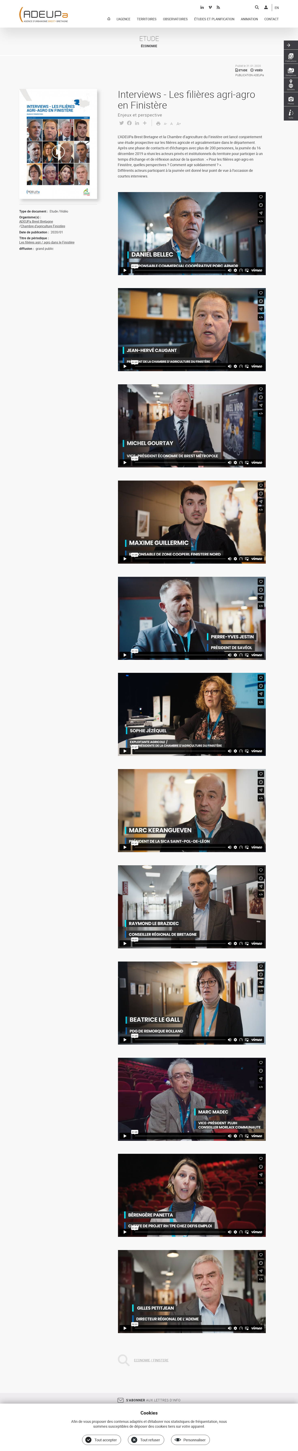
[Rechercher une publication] (291, 57)
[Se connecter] (266, 7)
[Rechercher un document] (257, 7)
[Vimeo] (210, 7)
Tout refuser (150, 1439)
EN (277, 8)
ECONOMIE (142, 1360)
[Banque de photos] (291, 99)
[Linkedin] (202, 7)
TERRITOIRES (147, 19)
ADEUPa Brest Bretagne (36, 221)
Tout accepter (105, 1439)
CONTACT (271, 19)
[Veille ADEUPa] (291, 113)
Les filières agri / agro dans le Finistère (46, 242)
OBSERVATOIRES (175, 19)
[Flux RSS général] (218, 7)
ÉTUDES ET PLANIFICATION (214, 19)
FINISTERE (160, 1360)
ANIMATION (249, 19)
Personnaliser (194, 1439)
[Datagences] (291, 71)
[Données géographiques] (291, 85)
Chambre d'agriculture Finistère (43, 226)
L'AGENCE (123, 19)
